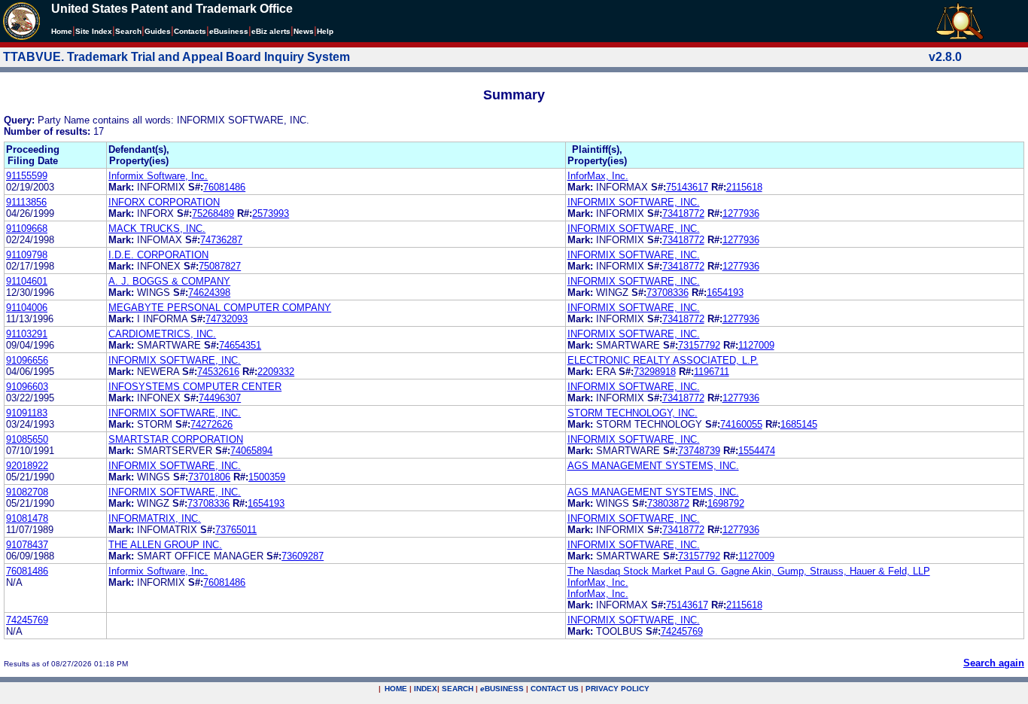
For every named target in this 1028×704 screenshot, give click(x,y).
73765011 (236, 529)
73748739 (699, 450)
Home (61, 31)
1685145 (798, 424)
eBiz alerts (270, 31)
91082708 (27, 492)
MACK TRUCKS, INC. (156, 228)
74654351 (240, 345)
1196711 (711, 371)
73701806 (209, 477)
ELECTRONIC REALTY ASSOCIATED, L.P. (663, 360)
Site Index (93, 31)
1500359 (266, 477)
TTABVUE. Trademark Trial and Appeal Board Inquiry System (176, 56)
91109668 (26, 228)
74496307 (220, 398)
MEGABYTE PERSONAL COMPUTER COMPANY (219, 307)
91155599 (26, 175)
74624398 (209, 292)
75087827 (220, 266)
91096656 (27, 360)
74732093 (226, 319)
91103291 (26, 334)
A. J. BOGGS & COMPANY (169, 281)
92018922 (27, 465)
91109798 (26, 255)
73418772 (683, 213)
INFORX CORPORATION (164, 202)
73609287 (302, 556)
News (303, 31)
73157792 (699, 345)
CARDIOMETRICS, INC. (162, 334)
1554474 (756, 450)
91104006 (26, 307)
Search (128, 31)
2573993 (270, 213)
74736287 (221, 239)
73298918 (655, 371)
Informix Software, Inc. (158, 175)
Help (325, 31)
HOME (396, 688)
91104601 (26, 281)
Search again (993, 663)
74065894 (251, 450)
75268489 (213, 213)
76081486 (224, 187)
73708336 (667, 292)
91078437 (27, 544)
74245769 (27, 620)
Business (228, 31)
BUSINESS (502, 688)
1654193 (725, 292)
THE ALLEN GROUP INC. (165, 544)
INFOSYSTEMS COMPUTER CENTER (194, 386)
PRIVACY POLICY (617, 688)
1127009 (756, 345)
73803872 (668, 503)
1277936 (740, 213)
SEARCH (457, 688)
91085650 (27, 439)
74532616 (218, 371)
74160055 (741, 424)
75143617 (687, 187)
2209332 (275, 371)
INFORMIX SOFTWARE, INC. (633, 202)
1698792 (725, 503)
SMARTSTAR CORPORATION (175, 439)
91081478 (27, 518)
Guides (157, 31)
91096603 (27, 386)
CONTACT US (555, 688)
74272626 (211, 424)
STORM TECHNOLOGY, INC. (632, 413)
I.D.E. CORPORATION (158, 255)
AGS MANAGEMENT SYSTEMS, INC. (653, 465)
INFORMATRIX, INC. (154, 518)
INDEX (425, 688)
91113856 (26, 202)
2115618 (744, 187)
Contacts (190, 31)
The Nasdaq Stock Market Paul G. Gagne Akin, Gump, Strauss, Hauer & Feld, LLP (748, 571)
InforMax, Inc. (597, 175)
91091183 (26, 413)
